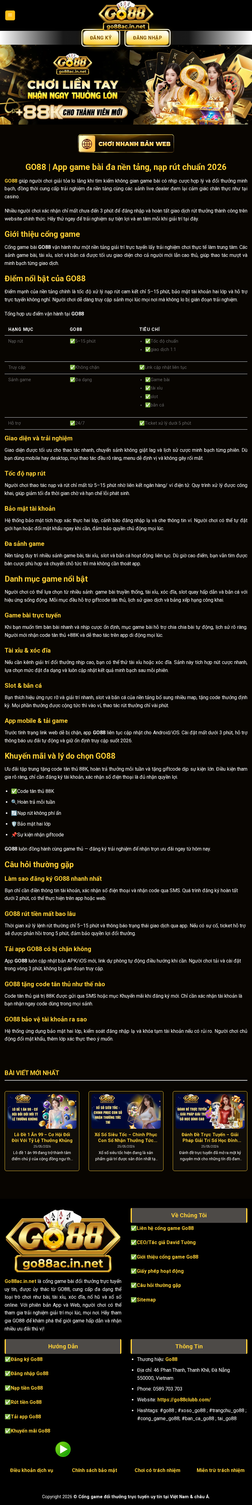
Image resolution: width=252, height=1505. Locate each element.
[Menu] (10, 15)
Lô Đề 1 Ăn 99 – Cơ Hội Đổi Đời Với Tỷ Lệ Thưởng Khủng (42, 1137)
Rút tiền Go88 (26, 1402)
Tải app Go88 (26, 1417)
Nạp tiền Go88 (27, 1388)
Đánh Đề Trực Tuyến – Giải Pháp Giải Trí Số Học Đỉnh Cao (210, 1138)
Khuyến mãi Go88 (30, 1431)
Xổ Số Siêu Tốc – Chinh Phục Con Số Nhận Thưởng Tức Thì (126, 1138)
